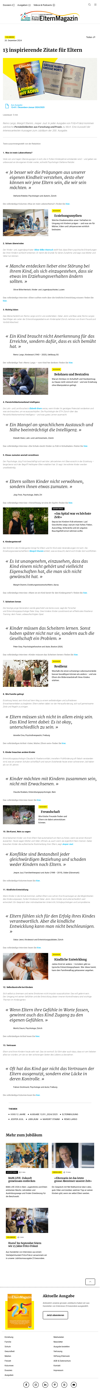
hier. (68, 204)
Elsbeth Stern (36, 408)
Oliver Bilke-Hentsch (43, 250)
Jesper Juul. (68, 844)
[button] (90, 37)
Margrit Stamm (37, 551)
